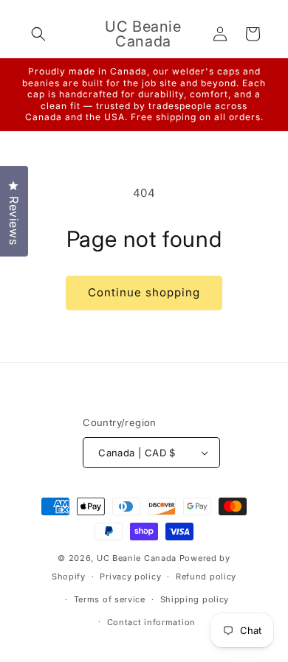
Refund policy (206, 576)
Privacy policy (130, 576)
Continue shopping (144, 292)
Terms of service (109, 599)
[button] (38, 34)
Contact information (151, 622)
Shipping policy (195, 599)
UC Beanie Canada (136, 558)
